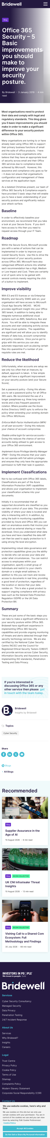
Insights (6, 1042)
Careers (6, 1047)
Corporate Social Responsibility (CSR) (22, 1093)
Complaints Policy (11, 1083)
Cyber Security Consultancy (16, 1001)
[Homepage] (11, 4)
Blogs (8, 765)
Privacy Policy (9, 1065)
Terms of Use (9, 1074)
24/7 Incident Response (14, 1019)
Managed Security (11, 1005)
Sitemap (6, 1079)
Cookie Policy (9, 1070)
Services (6, 1033)
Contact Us (8, 1101)
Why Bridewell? (10, 1037)
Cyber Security (10, 733)
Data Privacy (8, 1010)
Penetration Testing (12, 1015)
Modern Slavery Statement (16, 1088)
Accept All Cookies (25, 1128)
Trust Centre (8, 1060)
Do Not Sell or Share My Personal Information (25, 1134)
